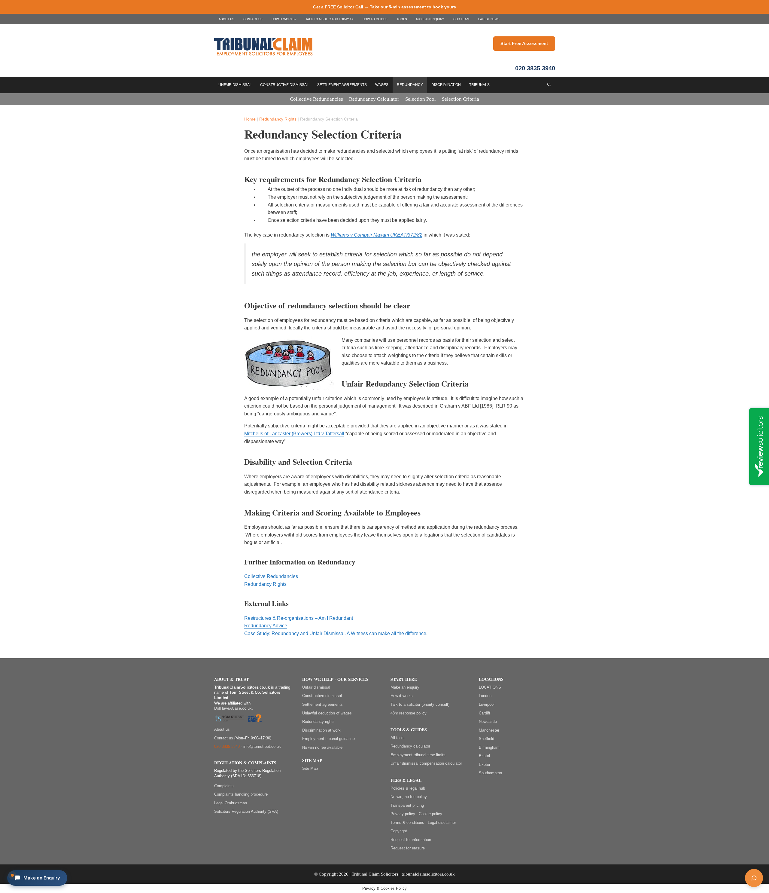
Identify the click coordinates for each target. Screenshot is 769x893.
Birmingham (489, 747)
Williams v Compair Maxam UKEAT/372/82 (376, 234)
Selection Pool (420, 99)
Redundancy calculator (410, 746)
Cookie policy (430, 814)
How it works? (284, 19)
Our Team (461, 19)
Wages (381, 85)
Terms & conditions (407, 822)
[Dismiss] (759, 848)
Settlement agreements (322, 704)
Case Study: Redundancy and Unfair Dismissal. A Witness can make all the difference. (335, 633)
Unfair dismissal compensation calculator (426, 763)
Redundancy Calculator (374, 99)
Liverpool (486, 704)
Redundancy (410, 85)
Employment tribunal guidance (328, 738)
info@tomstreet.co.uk (262, 746)
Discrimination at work (321, 730)
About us (226, 19)
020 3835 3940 (535, 68)
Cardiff (484, 713)
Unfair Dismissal (235, 85)
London (485, 695)
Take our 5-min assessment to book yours (413, 7)
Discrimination (446, 85)
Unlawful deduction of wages (327, 713)
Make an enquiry (405, 687)
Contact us (253, 19)
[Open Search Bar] (549, 85)
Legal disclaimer (442, 822)
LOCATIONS (490, 687)
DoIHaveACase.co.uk (233, 708)
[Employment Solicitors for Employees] (353, 46)
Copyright (399, 831)
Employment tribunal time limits (418, 755)
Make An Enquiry (430, 19)
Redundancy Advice (265, 625)
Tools (402, 19)
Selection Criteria (460, 99)
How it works (402, 695)
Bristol (484, 756)
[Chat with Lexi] (754, 878)
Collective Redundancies (316, 99)
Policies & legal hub (408, 788)
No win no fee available (322, 747)
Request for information (411, 839)
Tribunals (479, 85)
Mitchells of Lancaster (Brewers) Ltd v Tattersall (294, 433)
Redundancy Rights (277, 119)
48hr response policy (409, 713)
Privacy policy (403, 814)
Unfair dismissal (316, 687)
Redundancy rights (318, 721)
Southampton (490, 773)
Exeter (484, 764)
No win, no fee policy (409, 796)
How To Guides (375, 19)
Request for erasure (408, 848)
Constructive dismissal (322, 695)
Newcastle (488, 721)
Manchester (489, 730)
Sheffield (486, 738)
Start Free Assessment (524, 43)
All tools (398, 738)
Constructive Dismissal (284, 85)
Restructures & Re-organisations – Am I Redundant (298, 618)
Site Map (310, 768)
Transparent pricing (407, 805)
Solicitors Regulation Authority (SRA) (246, 811)
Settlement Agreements (342, 85)
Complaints (224, 786)
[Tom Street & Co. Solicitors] (229, 719)
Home (250, 119)
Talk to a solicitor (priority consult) (420, 704)
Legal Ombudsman (230, 803)
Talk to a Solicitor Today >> (329, 19)
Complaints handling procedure (241, 794)
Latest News (489, 19)
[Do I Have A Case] (255, 719)
